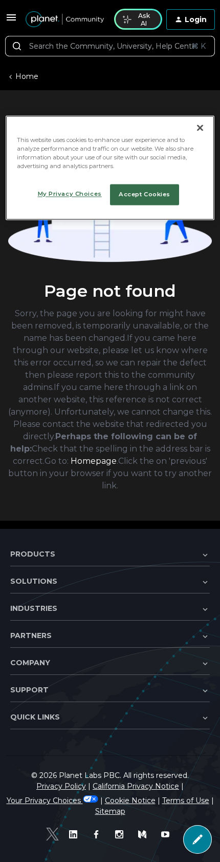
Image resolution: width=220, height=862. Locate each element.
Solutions (33, 581)
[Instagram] (121, 834)
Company (30, 662)
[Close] (200, 128)
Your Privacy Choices (45, 800)
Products (32, 554)
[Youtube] (167, 834)
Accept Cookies (144, 194)
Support (29, 689)
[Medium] (144, 834)
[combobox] (110, 46)
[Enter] (17, 46)
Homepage (94, 461)
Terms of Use (185, 800)
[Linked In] (75, 834)
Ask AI (144, 19)
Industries (33, 608)
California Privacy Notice (136, 786)
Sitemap (110, 811)
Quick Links (35, 717)
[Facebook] (98, 834)
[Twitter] (52, 834)
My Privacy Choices (70, 193)
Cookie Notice (130, 800)
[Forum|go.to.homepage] (64, 19)
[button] (11, 21)
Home (26, 76)
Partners (31, 635)
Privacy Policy (61, 786)
